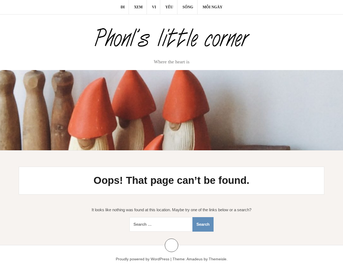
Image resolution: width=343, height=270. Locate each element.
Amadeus (195, 259)
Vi (154, 7)
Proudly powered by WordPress (142, 259)
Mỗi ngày (212, 7)
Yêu (169, 7)
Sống (187, 7)
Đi (123, 7)
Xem (138, 7)
